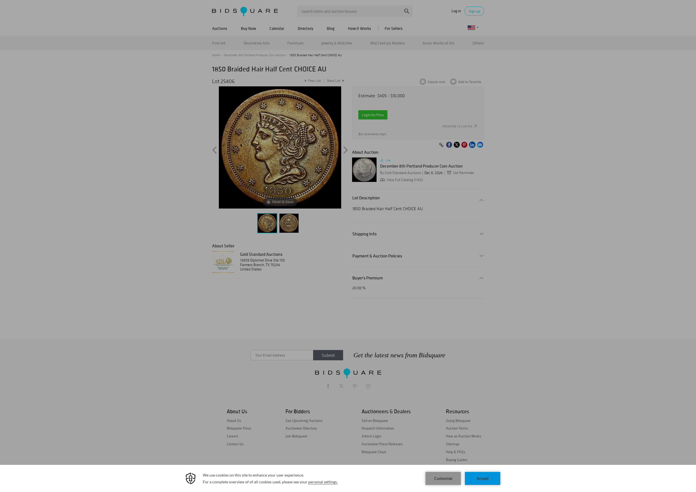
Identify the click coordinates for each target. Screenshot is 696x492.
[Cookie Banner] (348, 478)
